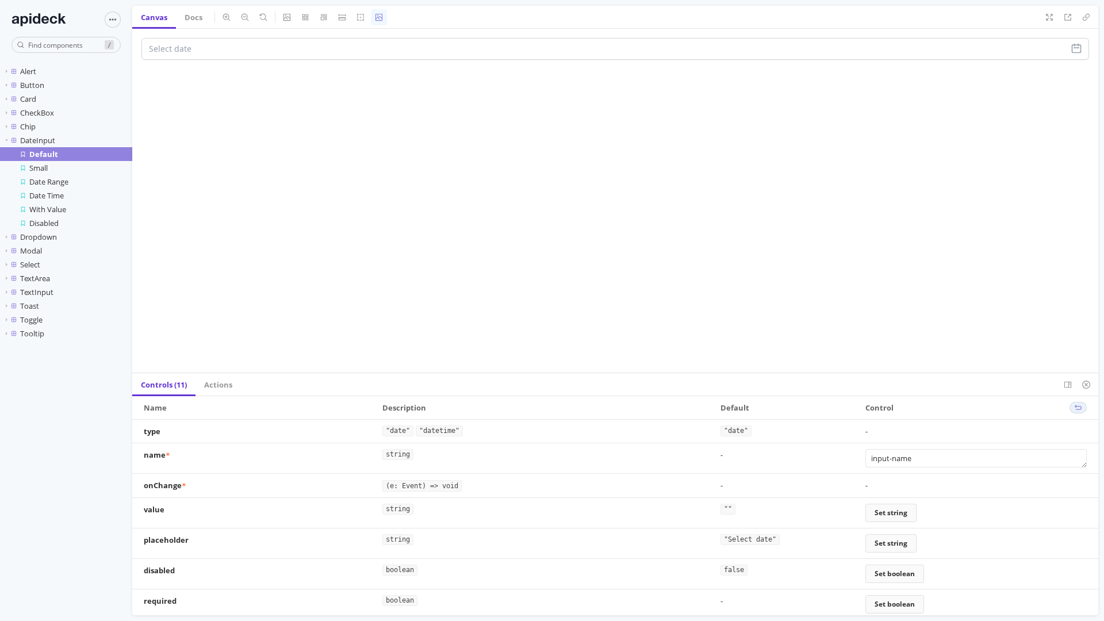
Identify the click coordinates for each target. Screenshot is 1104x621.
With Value (47, 209)
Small (38, 168)
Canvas (154, 17)
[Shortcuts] (113, 20)
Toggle (31, 320)
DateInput (37, 140)
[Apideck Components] (50, 20)
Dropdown (38, 237)
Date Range (48, 182)
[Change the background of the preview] (287, 17)
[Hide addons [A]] (1086, 385)
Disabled (44, 223)
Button (32, 85)
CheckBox (37, 113)
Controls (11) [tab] (164, 384)
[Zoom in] (226, 17)
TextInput (36, 292)
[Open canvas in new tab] (1068, 17)
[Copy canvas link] (1086, 17)
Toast (29, 306)
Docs (193, 17)
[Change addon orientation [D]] (1068, 385)
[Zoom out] (245, 17)
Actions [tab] (218, 384)
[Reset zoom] (263, 17)
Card (28, 99)
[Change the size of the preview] (324, 17)
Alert (28, 71)
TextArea (35, 278)
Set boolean (895, 573)
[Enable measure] (342, 17)
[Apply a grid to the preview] (305, 17)
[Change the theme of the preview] (379, 17)
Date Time (46, 195)
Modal (31, 251)
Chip (28, 126)
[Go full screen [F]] (1049, 17)
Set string (891, 513)
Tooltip (32, 333)
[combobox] (66, 45)
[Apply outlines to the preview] (360, 17)
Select (30, 264)
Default (43, 154)
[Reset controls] (1078, 407)
